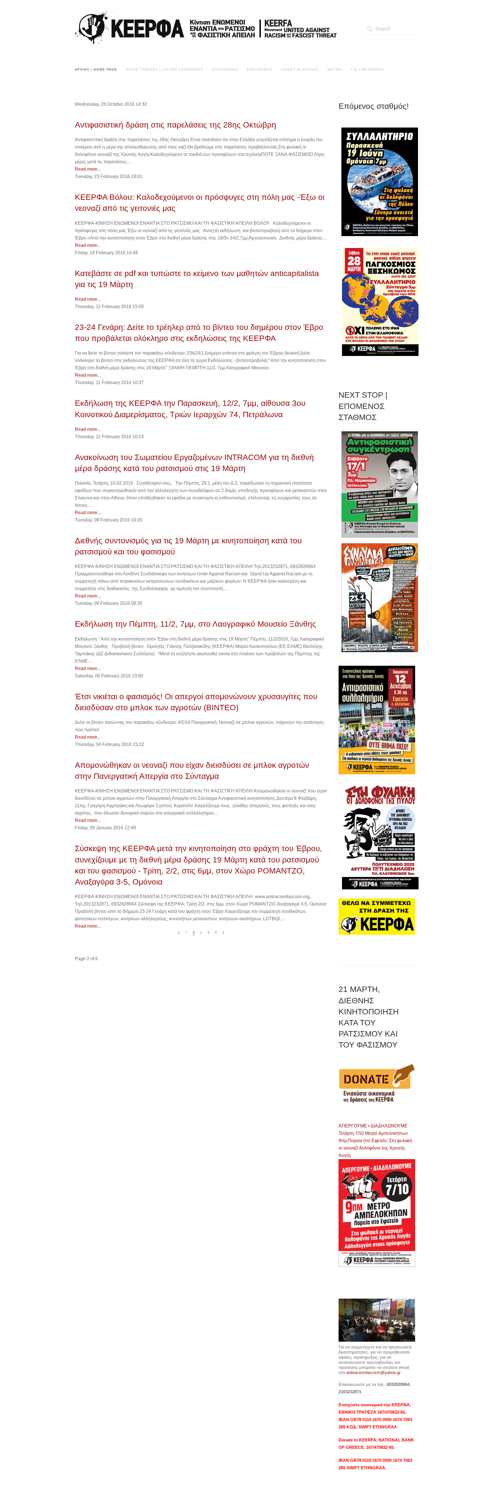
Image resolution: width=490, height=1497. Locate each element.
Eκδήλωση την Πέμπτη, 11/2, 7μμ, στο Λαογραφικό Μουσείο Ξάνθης (195, 624)
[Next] (223, 932)
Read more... (88, 169)
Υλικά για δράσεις (300, 69)
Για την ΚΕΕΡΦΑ (367, 69)
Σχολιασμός (259, 69)
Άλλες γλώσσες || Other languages (164, 69)
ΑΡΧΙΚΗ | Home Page (96, 69)
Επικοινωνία (225, 69)
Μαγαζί (335, 69)
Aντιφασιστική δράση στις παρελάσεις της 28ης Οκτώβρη (175, 124)
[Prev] (179, 932)
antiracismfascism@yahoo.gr (373, 1372)
